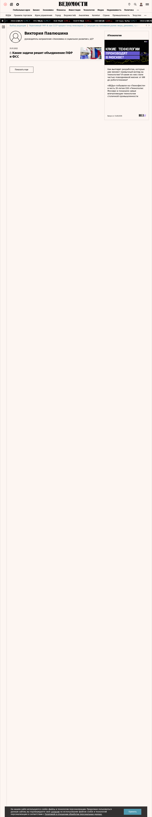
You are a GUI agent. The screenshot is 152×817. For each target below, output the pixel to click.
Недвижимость (114, 10)
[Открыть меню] (147, 4)
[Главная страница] (73, 4)
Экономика (48, 10)
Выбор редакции (18, 25)
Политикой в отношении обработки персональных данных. (73, 814)
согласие (55, 811)
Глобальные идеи (21, 10)
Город (58, 15)
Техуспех (137, 15)
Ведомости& (70, 15)
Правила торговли (23, 15)
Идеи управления (43, 15)
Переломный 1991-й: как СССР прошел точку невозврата (56, 25)
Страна (106, 15)
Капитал (96, 15)
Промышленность (121, 15)
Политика (129, 10)
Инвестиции (74, 10)
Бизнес (36, 10)
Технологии (89, 10)
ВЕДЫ (8, 15)
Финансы (61, 10)
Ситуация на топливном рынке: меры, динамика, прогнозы (115, 25)
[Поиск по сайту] (135, 4)
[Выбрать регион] (129, 4)
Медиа (101, 10)
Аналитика (84, 15)
